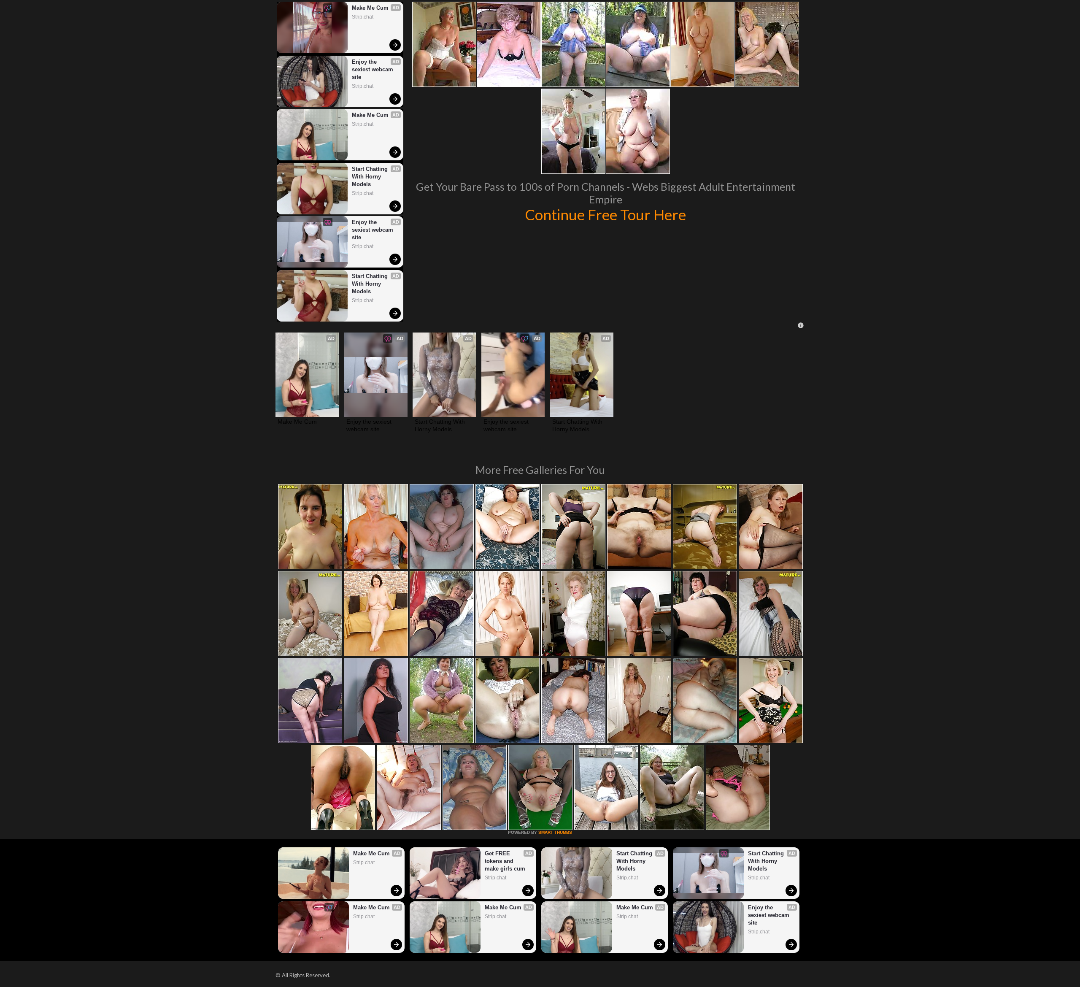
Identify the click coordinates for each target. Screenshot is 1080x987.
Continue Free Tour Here (605, 214)
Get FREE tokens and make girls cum (505, 861)
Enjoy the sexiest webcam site (373, 69)
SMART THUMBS (555, 832)
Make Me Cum (370, 8)
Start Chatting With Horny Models (370, 176)
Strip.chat (362, 17)
